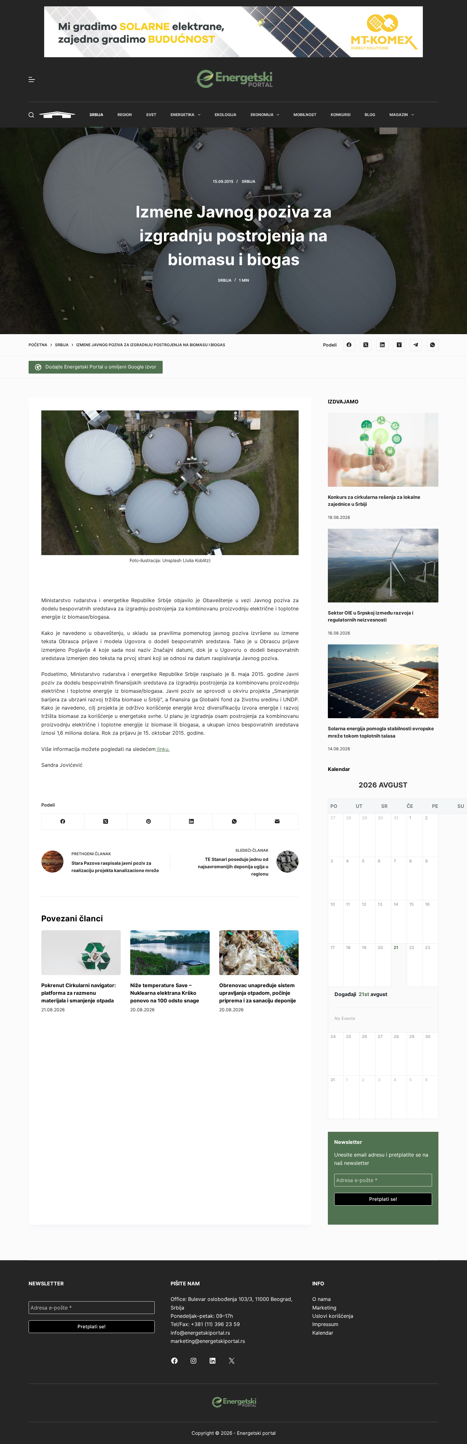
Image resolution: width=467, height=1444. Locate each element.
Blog (370, 114)
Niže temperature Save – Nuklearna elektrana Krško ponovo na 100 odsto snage (164, 993)
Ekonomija (262, 114)
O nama (321, 1299)
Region (125, 114)
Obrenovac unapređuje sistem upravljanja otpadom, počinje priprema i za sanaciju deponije (257, 993)
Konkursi (340, 114)
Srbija (96, 114)
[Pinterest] (148, 822)
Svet (151, 114)
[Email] (277, 822)
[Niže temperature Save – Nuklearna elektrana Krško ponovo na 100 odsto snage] (170, 952)
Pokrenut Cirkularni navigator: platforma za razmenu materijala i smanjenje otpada (78, 993)
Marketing (324, 1307)
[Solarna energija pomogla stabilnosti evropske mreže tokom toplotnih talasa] (383, 681)
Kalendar (322, 1333)
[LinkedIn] (382, 345)
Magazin (398, 114)
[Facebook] (349, 345)
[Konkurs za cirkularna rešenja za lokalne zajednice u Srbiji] (383, 450)
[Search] (31, 115)
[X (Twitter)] (366, 345)
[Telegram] (416, 345)
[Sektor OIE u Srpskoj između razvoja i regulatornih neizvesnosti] (383, 565)
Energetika (182, 114)
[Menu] (32, 79)
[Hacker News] (399, 345)
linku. (163, 749)
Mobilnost (305, 114)
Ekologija (225, 114)
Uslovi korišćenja (332, 1316)
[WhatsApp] (433, 345)
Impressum (325, 1324)
